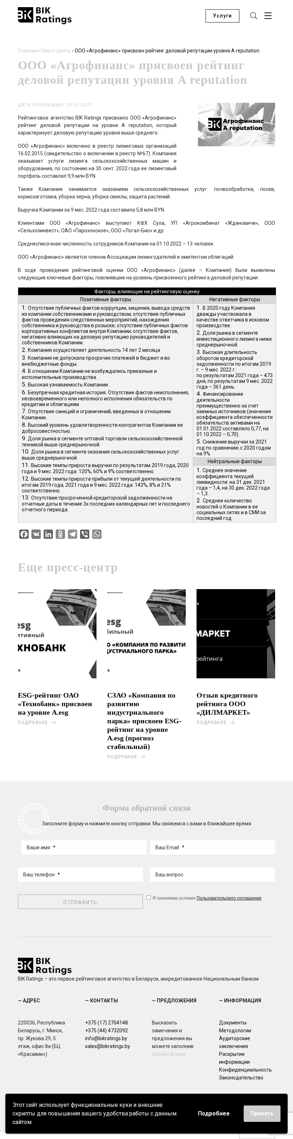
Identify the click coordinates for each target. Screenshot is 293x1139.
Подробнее (214, 1113)
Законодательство (241, 1077)
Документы (233, 1023)
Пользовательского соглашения (229, 898)
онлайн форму (169, 1054)
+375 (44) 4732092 (106, 1030)
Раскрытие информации (234, 1058)
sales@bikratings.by (107, 1046)
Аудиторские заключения (234, 1042)
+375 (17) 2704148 (106, 1023)
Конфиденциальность (245, 1070)
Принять (262, 1113)
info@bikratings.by (106, 1038)
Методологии (235, 1030)
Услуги (222, 16)
